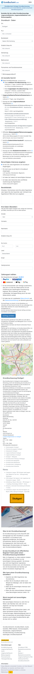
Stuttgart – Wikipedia (11, 456)
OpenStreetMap (24, 375)
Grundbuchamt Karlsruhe (12, 466)
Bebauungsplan (5, 655)
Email (2, 258)
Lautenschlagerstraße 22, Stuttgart (12, 436)
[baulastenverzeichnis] (32, 150)
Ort (2, 23)
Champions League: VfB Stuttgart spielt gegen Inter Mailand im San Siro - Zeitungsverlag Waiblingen (18, 474)
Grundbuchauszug (6, 647)
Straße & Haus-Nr (6, 45)
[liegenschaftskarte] (7, 97)
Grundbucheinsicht (23, 660)
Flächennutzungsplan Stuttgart (14, 449)
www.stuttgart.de (7, 433)
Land (2, 250)
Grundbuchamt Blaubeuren (13, 462)
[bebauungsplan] (16, 134)
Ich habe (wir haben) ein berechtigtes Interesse (17, 177)
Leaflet (18, 375)
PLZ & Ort (4, 243)
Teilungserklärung (6, 659)
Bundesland (4, 38)
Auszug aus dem (17, 150)
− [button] (3, 348)
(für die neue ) (19, 107)
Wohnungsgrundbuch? (9, 74)
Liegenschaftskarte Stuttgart (13, 453)
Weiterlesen (4, 672)
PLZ (2, 31)
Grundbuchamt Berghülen (12, 460)
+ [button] (3, 346)
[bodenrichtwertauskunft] (8, 142)
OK (10, 672)
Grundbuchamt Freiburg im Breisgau (15, 458)
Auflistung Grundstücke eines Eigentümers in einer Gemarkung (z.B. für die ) (18, 117)
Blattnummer (5, 60)
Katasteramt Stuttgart (11, 451)
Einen (18, 82)
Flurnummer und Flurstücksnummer (11, 67)
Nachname (4, 228)
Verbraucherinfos (23, 659)
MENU (30, 2)
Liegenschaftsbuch (6, 653)
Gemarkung (4, 53)
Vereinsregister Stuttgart (12, 447)
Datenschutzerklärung (11, 300)
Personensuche (5, 657)
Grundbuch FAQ (23, 647)
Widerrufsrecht (24, 298)
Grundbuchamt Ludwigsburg (13, 464)
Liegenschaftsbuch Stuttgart (13, 454)
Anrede (3, 214)
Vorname (3, 221)
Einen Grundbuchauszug (14, 80)
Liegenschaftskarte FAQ (25, 657)
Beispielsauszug (21, 80)
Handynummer (5, 265)
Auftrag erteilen (8, 316)
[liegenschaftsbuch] (12, 103)
